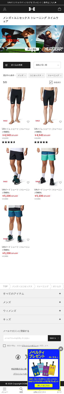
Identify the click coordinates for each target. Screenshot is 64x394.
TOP (5, 286)
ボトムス (57, 286)
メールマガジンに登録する (16, 331)
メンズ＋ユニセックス (22, 286)
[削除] (25, 75)
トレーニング (43, 286)
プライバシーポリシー (30, 346)
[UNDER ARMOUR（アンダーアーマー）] (32, 9)
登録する (53, 338)
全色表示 (57, 82)
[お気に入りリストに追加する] (28, 122)
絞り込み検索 (16, 65)
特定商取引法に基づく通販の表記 (25, 369)
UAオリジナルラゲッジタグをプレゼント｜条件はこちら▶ (32, 2)
